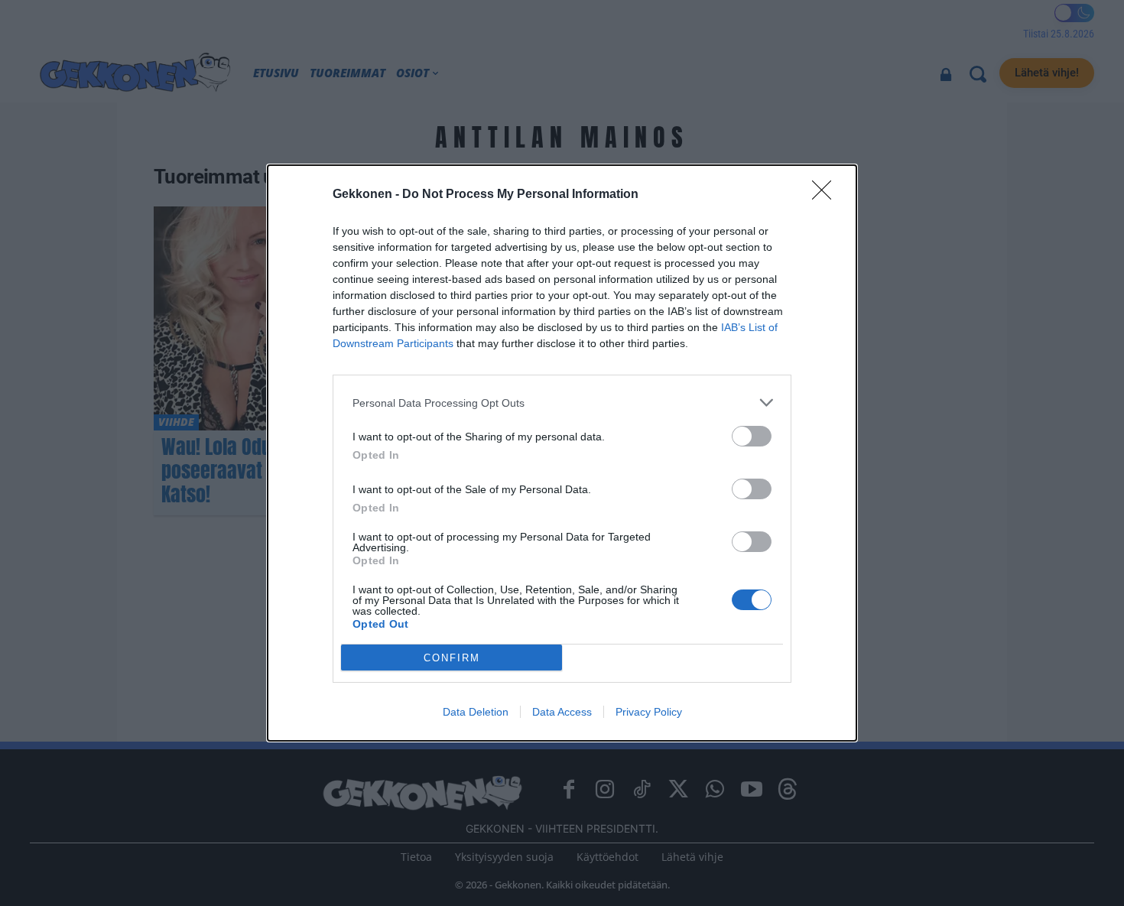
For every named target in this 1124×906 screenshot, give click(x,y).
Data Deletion (475, 712)
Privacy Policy (649, 712)
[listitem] (562, 403)
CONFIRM (452, 658)
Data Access (562, 712)
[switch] (752, 436)
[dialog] (562, 453)
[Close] (826, 194)
